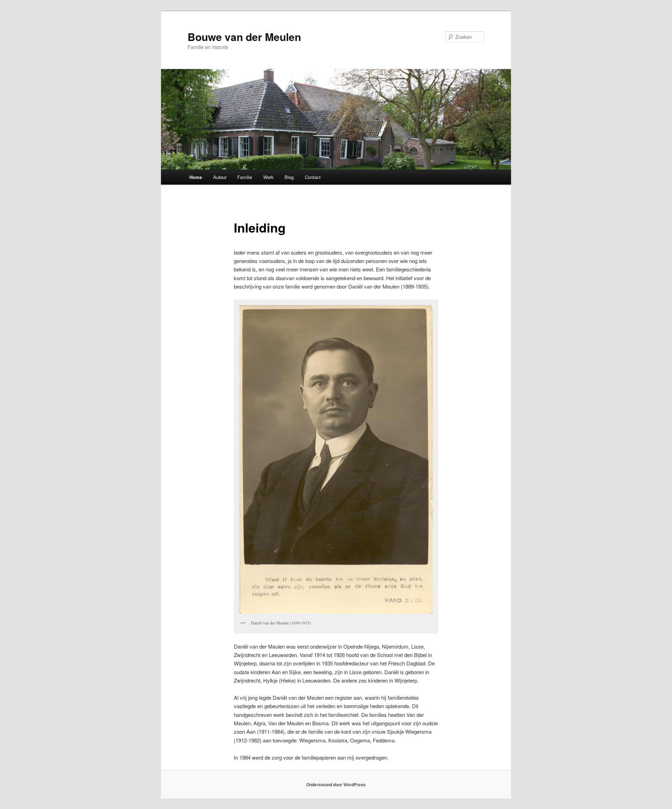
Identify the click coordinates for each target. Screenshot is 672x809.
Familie (244, 177)
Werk (268, 177)
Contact (313, 177)
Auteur (219, 177)
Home (195, 177)
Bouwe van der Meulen (244, 36)
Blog (289, 177)
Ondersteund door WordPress (336, 784)
